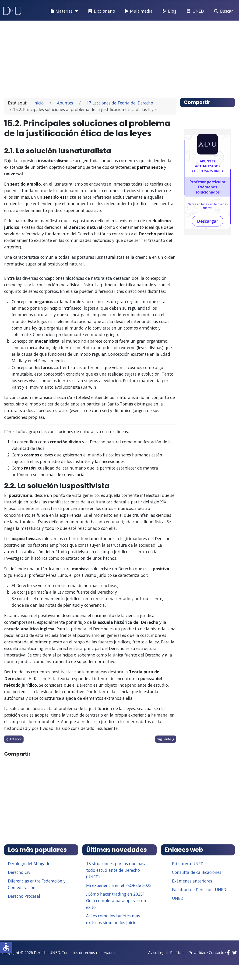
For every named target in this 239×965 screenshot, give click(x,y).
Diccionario (104, 11)
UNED (198, 11)
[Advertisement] (119, 57)
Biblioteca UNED (188, 863)
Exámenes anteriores (192, 881)
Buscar (226, 11)
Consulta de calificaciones (196, 872)
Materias (64, 11)
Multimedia (141, 11)
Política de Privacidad (188, 952)
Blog (172, 11)
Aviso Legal (158, 952)
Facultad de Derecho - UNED (199, 889)
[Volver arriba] (230, 955)
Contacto (216, 952)
